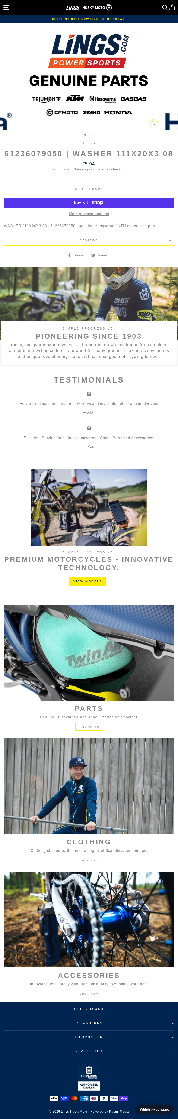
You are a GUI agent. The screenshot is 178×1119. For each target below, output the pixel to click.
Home (88, 143)
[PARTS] (89, 653)
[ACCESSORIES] (89, 919)
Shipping (81, 169)
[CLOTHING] (89, 786)
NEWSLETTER (89, 1051)
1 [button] (85, 135)
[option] (89, 19)
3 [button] (93, 135)
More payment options (89, 214)
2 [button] (90, 135)
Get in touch (89, 1009)
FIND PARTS (89, 727)
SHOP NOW (89, 860)
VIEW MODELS (87, 581)
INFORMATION (89, 1037)
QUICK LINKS (89, 1023)
